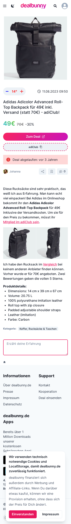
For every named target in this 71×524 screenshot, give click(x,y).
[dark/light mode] (13, 6)
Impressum (50, 514)
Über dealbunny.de (17, 385)
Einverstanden (23, 514)
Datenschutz (12, 404)
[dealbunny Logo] (35, 6)
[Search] (55, 6)
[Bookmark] (51, 171)
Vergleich (50, 264)
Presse (8, 391)
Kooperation (48, 391)
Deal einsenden (50, 398)
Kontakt (44, 385)
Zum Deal (33, 136)
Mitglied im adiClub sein (21, 222)
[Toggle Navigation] (5, 6)
